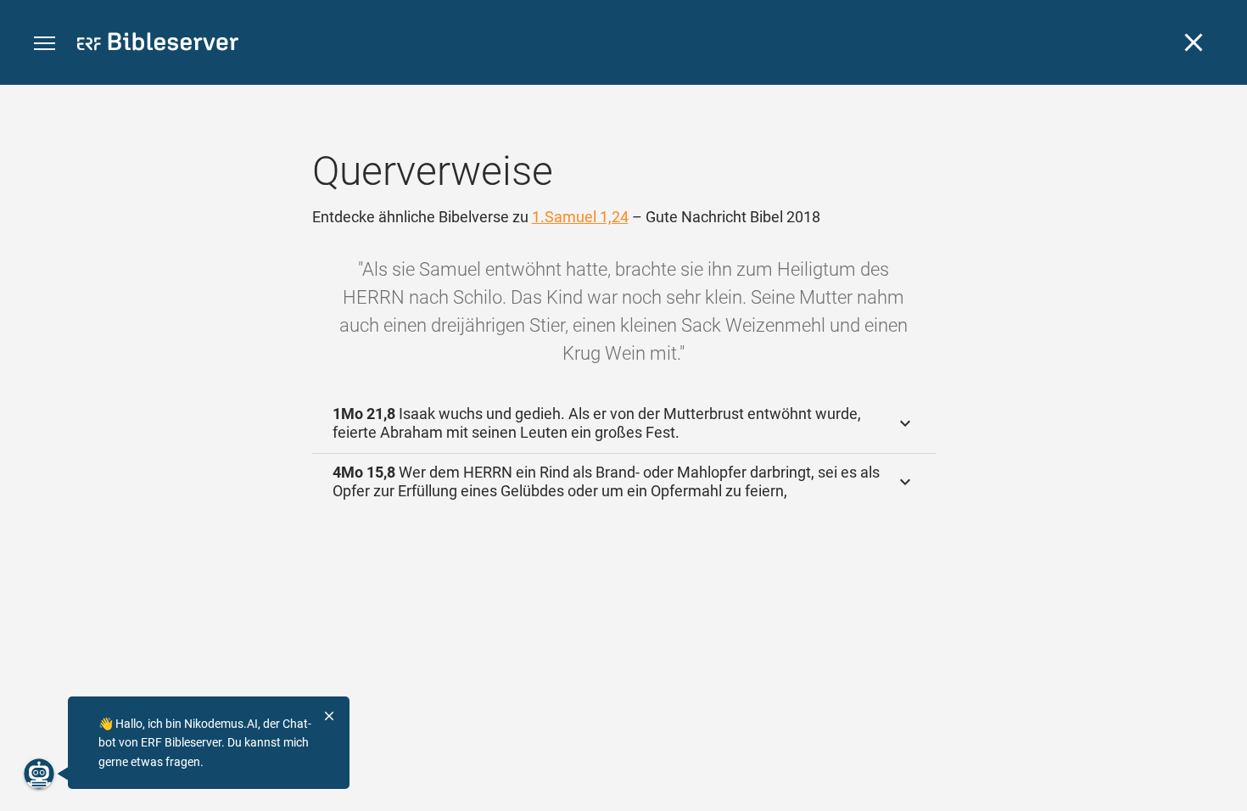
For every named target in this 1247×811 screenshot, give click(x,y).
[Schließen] (1193, 42)
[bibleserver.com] (157, 44)
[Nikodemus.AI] (39, 773)
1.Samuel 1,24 (580, 217)
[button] (44, 43)
